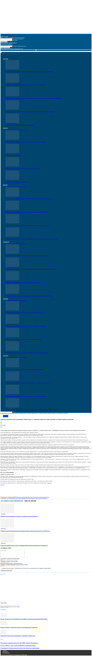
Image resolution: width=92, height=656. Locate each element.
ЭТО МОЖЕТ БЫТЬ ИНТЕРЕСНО (12, 500)
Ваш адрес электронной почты (19, 46)
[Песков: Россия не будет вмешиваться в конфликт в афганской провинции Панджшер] (4, 616)
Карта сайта (5, 651)
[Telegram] (16, 491)
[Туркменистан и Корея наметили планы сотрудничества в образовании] (12, 310)
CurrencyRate (4, 602)
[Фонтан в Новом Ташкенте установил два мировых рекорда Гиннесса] (12, 367)
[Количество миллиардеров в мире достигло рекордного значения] (12, 336)
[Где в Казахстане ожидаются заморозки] (12, 179)
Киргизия (5, 184)
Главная (4, 650)
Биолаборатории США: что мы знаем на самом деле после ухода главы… (26, 85)
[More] (25, 491)
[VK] (20, 491)
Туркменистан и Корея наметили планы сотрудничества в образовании (25, 312)
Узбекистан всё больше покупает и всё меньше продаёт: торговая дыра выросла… (28, 383)
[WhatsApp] (12, 491)
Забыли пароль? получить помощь (9, 42)
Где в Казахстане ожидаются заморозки (16, 182)
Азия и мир (5, 58)
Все (6, 129)
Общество (9, 129)
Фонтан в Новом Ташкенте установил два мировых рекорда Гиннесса (25, 369)
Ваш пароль (15, 40)
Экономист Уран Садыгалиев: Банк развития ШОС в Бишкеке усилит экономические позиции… (32, 239)
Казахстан (5, 128)
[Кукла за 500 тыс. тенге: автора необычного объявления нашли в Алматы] (12, 139)
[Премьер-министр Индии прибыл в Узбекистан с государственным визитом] (12, 393)
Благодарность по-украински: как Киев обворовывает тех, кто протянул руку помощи (29, 71)
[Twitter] (7, 491)
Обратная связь (6, 652)
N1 (1, 422)
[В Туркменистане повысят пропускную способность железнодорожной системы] (12, 350)
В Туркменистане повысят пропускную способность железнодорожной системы (27, 352)
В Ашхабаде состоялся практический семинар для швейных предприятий (26, 326)
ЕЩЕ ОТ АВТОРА (30, 500)
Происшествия (19, 129)
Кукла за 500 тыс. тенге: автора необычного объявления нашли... (18, 645)
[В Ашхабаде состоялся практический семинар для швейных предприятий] (12, 323)
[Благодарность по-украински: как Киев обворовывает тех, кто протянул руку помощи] (12, 69)
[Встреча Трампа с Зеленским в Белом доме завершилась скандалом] (4, 625)
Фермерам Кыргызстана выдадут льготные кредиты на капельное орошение (27, 212)
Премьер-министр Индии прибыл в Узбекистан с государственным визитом (26, 396)
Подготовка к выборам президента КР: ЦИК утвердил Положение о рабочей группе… (29, 198)
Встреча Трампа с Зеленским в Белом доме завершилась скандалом (19, 627)
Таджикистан (6, 241)
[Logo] (10, 53)
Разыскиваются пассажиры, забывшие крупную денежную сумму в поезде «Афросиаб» (28, 498)
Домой (2, 413)
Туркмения (5, 298)
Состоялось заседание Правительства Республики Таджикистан (23, 282)
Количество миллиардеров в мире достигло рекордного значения (23, 339)
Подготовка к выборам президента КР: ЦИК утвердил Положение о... (20, 643)
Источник (2, 484)
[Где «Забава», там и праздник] (12, 152)
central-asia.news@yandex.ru (14, 607)
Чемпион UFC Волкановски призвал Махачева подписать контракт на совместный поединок (29, 497)
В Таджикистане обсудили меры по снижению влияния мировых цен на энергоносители (30, 295)
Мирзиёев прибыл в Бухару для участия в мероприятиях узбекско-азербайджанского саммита (31, 409)
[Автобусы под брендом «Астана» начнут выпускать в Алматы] (12, 166)
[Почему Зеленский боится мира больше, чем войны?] (12, 122)
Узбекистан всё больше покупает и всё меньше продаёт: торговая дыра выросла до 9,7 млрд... (25, 531)
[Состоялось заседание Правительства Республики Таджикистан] (12, 280)
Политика (13, 129)
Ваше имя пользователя (17, 38)
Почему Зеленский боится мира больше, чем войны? (20, 125)
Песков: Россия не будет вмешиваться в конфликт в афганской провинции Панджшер (24, 619)
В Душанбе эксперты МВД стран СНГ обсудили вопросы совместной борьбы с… (27, 255)
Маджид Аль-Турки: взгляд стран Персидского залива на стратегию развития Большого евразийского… (34, 98)
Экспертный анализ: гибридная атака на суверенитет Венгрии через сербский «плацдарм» (30, 111)
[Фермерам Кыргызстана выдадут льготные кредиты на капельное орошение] (12, 209)
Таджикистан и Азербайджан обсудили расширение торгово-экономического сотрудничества (31, 269)
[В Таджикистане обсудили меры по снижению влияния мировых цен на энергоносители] (12, 293)
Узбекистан (5, 355)
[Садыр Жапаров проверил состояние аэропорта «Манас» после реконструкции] (12, 223)
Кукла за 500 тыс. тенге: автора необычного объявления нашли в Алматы (26, 141)
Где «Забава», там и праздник (14, 155)
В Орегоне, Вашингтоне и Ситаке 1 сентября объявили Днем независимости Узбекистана (24, 545)
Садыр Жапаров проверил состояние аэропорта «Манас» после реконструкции (27, 225)
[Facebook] (3, 491)
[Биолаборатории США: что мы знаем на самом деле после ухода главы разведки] (12, 82)
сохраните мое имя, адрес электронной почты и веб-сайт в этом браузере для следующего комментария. (26, 568)
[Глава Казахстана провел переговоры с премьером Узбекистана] (4, 633)
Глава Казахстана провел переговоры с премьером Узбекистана (18, 635)
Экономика (24, 129)
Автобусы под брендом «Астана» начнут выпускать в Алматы (22, 168)
